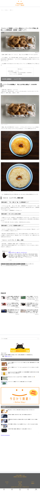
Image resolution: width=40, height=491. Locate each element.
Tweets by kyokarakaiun (5, 435)
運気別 (11, 263)
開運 (27, 265)
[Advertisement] (20, 18)
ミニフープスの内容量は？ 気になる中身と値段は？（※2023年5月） (20, 72)
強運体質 (12, 265)
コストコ (28, 263)
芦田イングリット (18, 265)
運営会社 (24, 476)
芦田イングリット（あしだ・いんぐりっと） (18, 252)
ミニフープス (4, 265)
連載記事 (32, 483)
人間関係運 (3, 263)
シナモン (32, 263)
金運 (14, 263)
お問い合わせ (20, 476)
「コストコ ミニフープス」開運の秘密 (15, 74)
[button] (38, 338)
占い (7, 483)
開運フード (18, 263)
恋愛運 (8, 263)
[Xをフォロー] (9, 260)
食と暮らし (23, 263)
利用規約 (15, 476)
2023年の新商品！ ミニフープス (13, 71)
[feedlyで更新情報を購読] (11, 260)
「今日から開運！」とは (20, 475)
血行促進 (23, 265)
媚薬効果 (8, 265)
